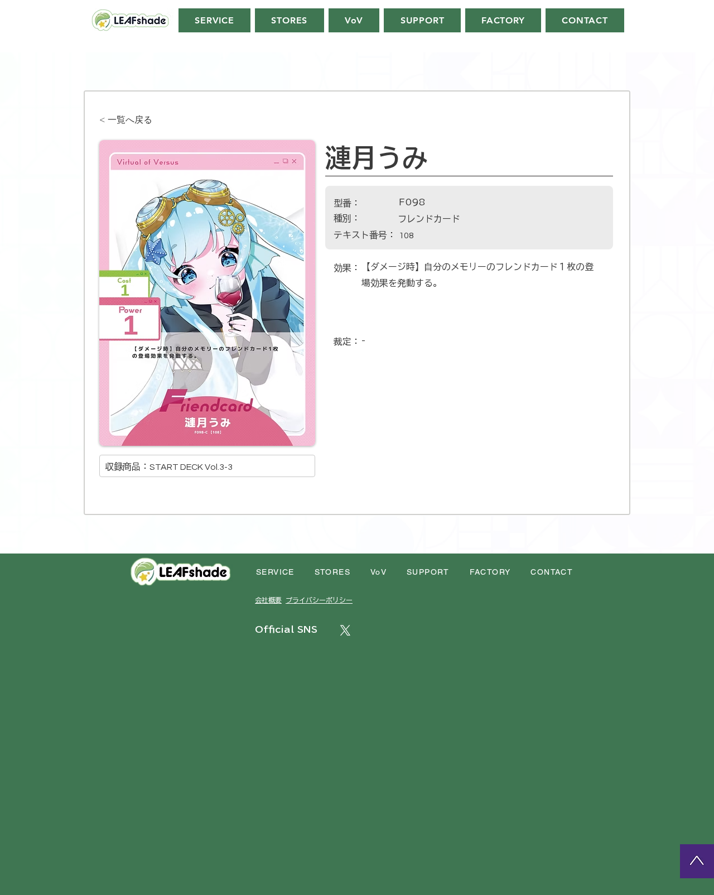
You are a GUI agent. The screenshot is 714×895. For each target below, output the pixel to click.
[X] (345, 630)
